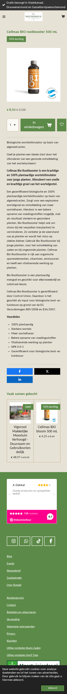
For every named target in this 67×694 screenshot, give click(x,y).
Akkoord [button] (52, 688)
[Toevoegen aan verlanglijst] (61, 125)
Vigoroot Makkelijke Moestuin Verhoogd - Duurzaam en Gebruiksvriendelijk (20, 439)
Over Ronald (14, 585)
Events (10, 563)
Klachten (12, 641)
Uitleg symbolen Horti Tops (22, 655)
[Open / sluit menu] (4, 16)
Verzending (13, 619)
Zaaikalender (14, 578)
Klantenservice (15, 598)
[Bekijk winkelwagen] (63, 16)
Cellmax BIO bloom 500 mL (46, 429)
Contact (11, 605)
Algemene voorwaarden (21, 626)
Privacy (11, 633)
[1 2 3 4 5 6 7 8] (13, 125)
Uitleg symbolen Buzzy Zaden (24, 648)
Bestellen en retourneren (21, 612)
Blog (9, 556)
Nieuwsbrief (14, 570)
